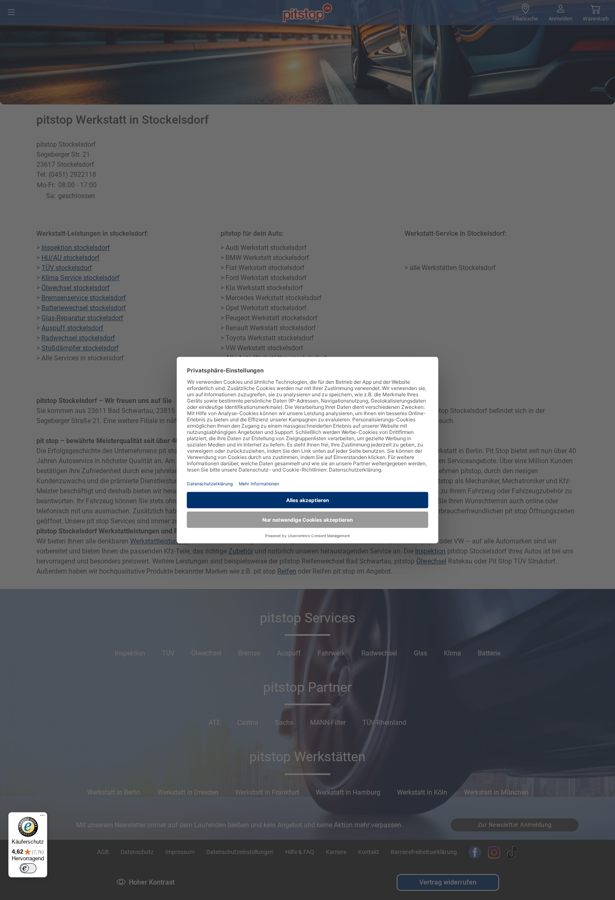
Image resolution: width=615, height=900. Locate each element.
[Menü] (42, 817)
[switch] (28, 868)
